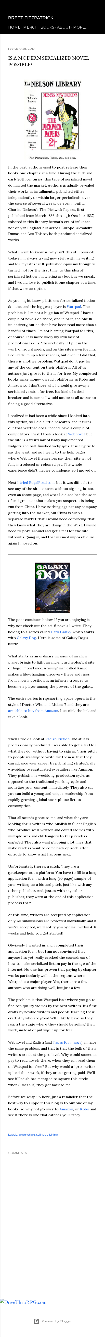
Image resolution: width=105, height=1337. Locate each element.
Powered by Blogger (57, 1321)
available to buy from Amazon (33, 710)
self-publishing (47, 1134)
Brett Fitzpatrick (31, 17)
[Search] (94, 8)
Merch (30, 27)
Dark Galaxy (61, 632)
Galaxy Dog (26, 637)
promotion (27, 1134)
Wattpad (74, 306)
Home (14, 27)
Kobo (84, 1109)
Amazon (66, 1109)
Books (47, 27)
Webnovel (76, 434)
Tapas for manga (67, 1042)
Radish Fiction (57, 739)
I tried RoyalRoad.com (36, 482)
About (63, 27)
